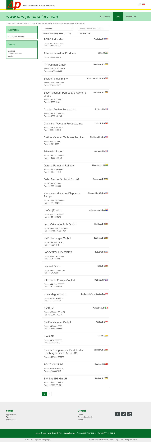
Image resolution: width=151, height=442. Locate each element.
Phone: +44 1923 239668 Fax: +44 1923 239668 (74, 283)
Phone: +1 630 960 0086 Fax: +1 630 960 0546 (74, 126)
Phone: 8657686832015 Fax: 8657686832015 (74, 367)
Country (68, 33)
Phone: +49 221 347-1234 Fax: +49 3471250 (74, 269)
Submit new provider (16, 36)
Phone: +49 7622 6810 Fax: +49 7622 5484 (74, 96)
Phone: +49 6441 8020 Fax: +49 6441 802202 (74, 325)
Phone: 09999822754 (74, 54)
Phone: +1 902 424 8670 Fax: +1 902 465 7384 (74, 297)
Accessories (131, 16)
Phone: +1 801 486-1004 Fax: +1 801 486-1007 (74, 255)
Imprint (10, 56)
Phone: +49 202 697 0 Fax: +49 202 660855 (74, 182)
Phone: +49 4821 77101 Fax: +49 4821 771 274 (74, 381)
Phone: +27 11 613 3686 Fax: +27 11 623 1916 (74, 213)
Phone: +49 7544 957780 (74, 353)
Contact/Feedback (15, 53)
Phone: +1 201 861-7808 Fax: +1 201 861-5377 (74, 81)
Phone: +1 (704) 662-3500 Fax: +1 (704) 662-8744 (74, 197)
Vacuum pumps (59, 23)
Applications (105, 16)
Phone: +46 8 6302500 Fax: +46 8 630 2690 (74, 339)
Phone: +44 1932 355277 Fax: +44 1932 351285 (74, 112)
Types (118, 16)
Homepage (19, 23)
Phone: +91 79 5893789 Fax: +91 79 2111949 (74, 168)
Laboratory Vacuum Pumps (76, 23)
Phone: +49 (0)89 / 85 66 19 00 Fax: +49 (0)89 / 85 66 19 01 (74, 227)
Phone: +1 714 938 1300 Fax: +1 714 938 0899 (74, 42)
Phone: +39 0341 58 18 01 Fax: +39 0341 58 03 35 (74, 311)
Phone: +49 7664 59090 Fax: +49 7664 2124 (74, 241)
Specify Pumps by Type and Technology (38, 23)
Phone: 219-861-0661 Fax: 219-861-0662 (74, 140)
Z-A (88, 33)
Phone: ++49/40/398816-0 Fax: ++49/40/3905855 (74, 67)
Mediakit (11, 51)
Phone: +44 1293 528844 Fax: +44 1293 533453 (74, 154)
